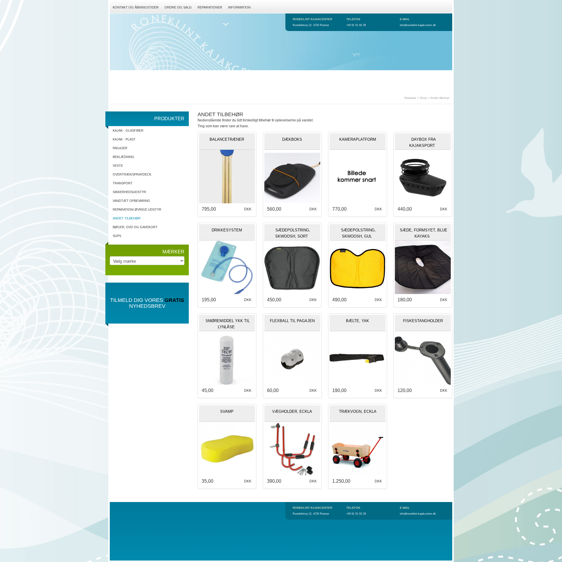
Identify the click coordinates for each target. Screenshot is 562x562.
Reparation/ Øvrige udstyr (137, 209)
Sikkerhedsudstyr (129, 192)
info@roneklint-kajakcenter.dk (418, 25)
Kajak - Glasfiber (128, 130)
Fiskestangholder (423, 321)
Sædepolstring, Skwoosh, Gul (358, 233)
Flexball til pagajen (292, 321)
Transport (123, 183)
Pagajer (120, 148)
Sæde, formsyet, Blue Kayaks (423, 233)
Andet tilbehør (439, 97)
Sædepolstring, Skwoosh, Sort (292, 233)
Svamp (227, 411)
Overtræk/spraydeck (132, 174)
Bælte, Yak (357, 321)
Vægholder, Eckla (292, 411)
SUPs (117, 236)
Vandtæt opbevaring (131, 200)
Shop (423, 97)
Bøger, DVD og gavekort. (135, 227)
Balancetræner (227, 139)
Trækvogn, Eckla (357, 411)
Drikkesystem (227, 230)
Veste (118, 165)
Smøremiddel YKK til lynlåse (227, 324)
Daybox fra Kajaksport (422, 142)
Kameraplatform (357, 139)
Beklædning (123, 157)
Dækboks (292, 139)
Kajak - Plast (124, 139)
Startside (410, 97)
